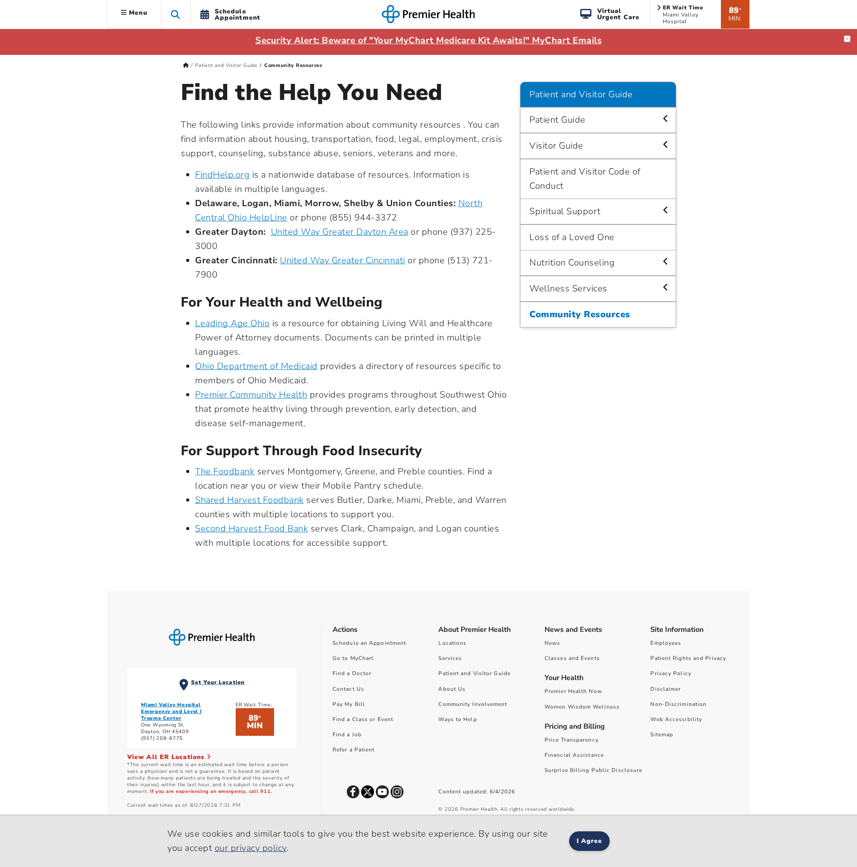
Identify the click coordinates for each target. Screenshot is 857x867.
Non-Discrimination (678, 704)
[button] (176, 14)
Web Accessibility (676, 719)
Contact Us (348, 689)
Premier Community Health (251, 395)
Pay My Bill (349, 704)
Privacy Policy (670, 673)
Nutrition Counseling (572, 263)
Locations (452, 643)
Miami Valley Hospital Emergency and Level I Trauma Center (171, 711)
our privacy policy (251, 848)
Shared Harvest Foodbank (249, 500)
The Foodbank (224, 471)
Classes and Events (572, 658)
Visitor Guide (556, 146)
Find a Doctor (352, 673)
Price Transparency (572, 739)
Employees (665, 643)
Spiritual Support (565, 211)
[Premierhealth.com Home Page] (186, 65)
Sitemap (661, 734)
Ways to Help (457, 719)
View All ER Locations (167, 757)
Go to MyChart (353, 658)
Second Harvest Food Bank (251, 529)
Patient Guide (557, 120)
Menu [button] (137, 12)
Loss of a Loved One (572, 237)
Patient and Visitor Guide (226, 65)
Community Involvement (472, 704)
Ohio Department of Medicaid (256, 366)
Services (450, 658)
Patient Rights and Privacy (688, 658)
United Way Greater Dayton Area (339, 232)
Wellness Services (568, 288)
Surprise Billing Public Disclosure (593, 770)
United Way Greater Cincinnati (342, 260)
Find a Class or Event (363, 719)
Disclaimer (665, 689)
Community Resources (579, 314)
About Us (452, 689)
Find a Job (347, 734)
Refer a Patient (354, 749)
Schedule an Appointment (369, 643)
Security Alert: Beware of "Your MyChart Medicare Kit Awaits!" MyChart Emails (428, 40)
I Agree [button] (589, 841)
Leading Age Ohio (232, 323)
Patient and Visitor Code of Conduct (585, 179)
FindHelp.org (222, 175)
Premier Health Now (573, 691)
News (552, 643)
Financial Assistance (574, 755)
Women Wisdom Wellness (582, 706)
